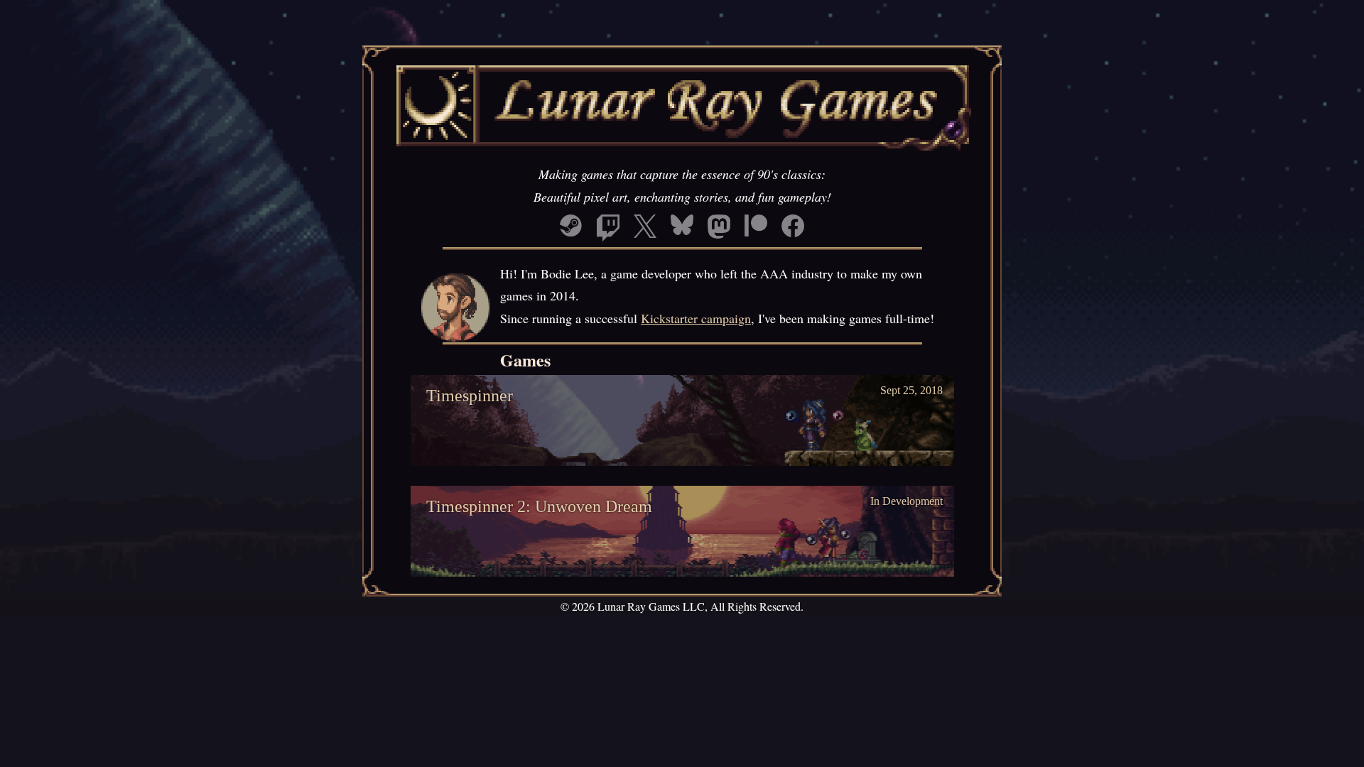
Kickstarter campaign (696, 318)
